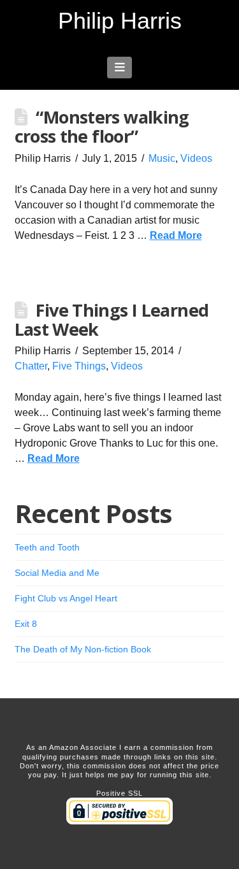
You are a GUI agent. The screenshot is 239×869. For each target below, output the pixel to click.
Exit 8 (26, 624)
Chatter (31, 366)
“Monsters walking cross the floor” (102, 126)
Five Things (79, 366)
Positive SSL (119, 793)
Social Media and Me (57, 573)
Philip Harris (120, 21)
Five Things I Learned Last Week (112, 319)
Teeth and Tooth (47, 547)
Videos (196, 158)
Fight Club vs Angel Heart (66, 598)
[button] (119, 67)
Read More (176, 235)
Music (161, 158)
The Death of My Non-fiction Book (83, 649)
